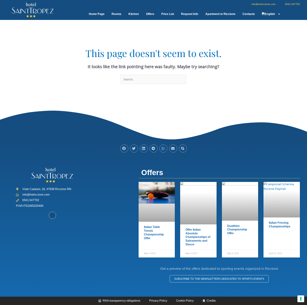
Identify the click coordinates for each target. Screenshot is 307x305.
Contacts (249, 13)
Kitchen (133, 13)
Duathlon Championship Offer (237, 229)
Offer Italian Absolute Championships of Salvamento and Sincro (197, 237)
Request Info (189, 13)
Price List (167, 13)
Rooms (116, 13)
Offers (150, 13)
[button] (124, 148)
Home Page (96, 13)
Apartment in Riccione (220, 13)
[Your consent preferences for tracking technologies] (300, 298)
